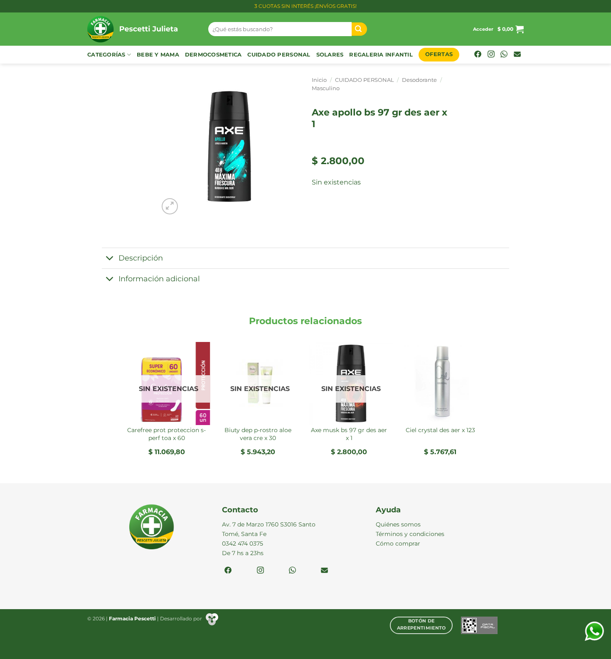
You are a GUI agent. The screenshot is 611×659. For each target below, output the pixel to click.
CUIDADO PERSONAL (278, 55)
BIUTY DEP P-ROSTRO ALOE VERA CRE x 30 (257, 434)
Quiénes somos (398, 524)
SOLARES (330, 55)
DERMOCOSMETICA (213, 55)
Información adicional (159, 278)
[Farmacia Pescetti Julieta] (141, 29)
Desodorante (419, 80)
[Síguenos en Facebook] (477, 55)
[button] (483, 29)
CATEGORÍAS (106, 55)
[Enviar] (359, 29)
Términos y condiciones (410, 534)
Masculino (326, 88)
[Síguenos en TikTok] (504, 55)
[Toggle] (110, 259)
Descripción (140, 257)
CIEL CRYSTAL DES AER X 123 (440, 430)
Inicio (319, 80)
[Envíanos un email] (517, 55)
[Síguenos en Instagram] (491, 55)
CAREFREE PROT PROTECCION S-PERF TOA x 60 (166, 434)
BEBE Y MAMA (158, 55)
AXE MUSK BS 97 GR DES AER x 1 (349, 434)
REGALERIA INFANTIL (381, 55)
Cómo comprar (398, 543)
